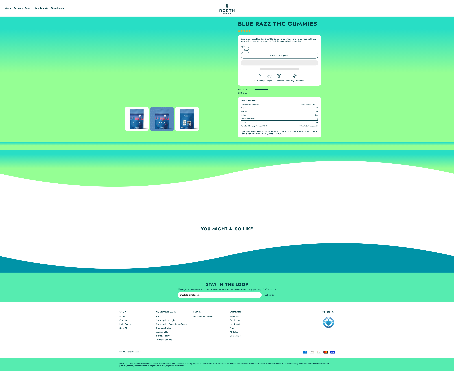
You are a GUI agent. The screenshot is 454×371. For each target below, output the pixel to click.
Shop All (123, 328)
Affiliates (234, 332)
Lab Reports (41, 8)
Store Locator (58, 8)
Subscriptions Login (165, 320)
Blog (232, 328)
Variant (244, 46)
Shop (8, 8)
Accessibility (162, 332)
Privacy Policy (163, 335)
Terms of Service (164, 339)
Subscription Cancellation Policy (171, 324)
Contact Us (235, 335)
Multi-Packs (125, 324)
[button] (137, 119)
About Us (234, 316)
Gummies (123, 320)
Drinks (122, 316)
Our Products (236, 320)
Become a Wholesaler (203, 316)
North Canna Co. (134, 352)
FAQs (158, 316)
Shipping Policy (163, 328)
